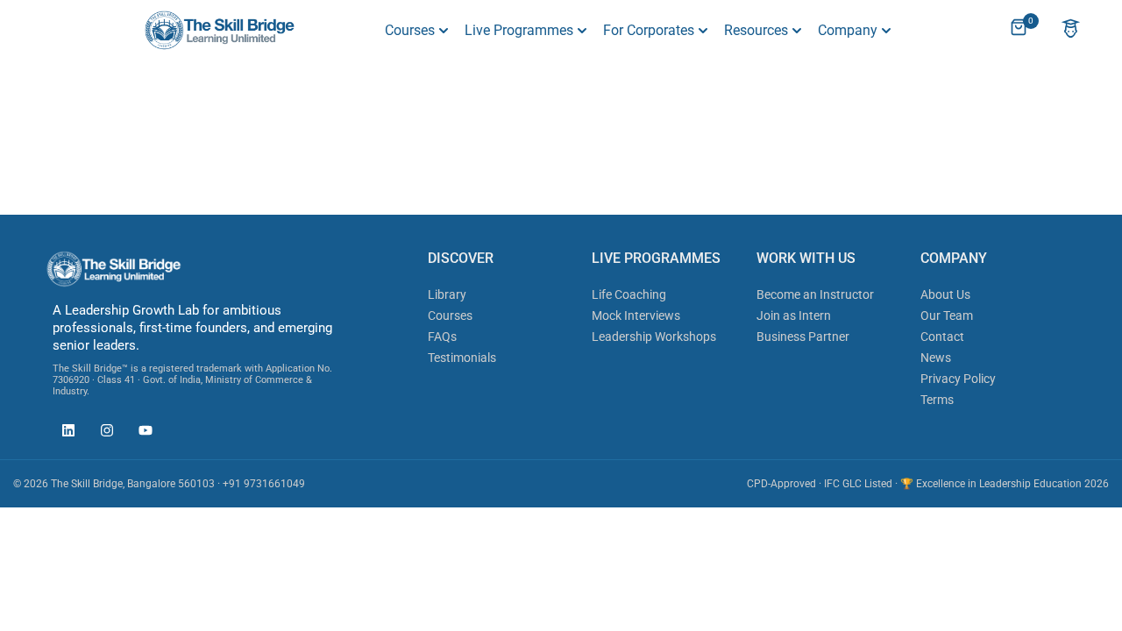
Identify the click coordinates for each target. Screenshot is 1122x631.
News (935, 358)
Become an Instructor (815, 294)
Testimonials (462, 358)
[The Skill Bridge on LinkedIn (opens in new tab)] (64, 432)
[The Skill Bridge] (219, 29)
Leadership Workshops (654, 337)
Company (847, 30)
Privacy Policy (958, 379)
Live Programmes (519, 30)
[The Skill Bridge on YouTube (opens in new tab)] (141, 432)
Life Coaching (629, 294)
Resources (756, 30)
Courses (410, 30)
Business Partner (802, 337)
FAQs (442, 337)
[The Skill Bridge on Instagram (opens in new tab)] (102, 432)
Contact (942, 337)
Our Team (946, 315)
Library (447, 294)
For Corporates (648, 30)
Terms (937, 400)
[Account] (1070, 30)
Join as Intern (793, 315)
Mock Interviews (636, 315)
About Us (945, 294)
